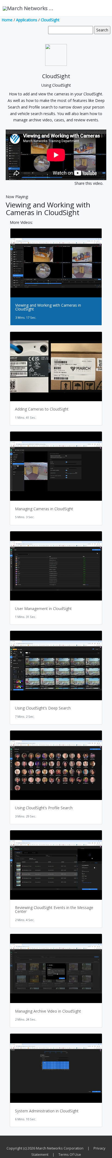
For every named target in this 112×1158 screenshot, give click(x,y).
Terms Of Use (69, 1154)
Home (7, 19)
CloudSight (50, 19)
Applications (26, 19)
